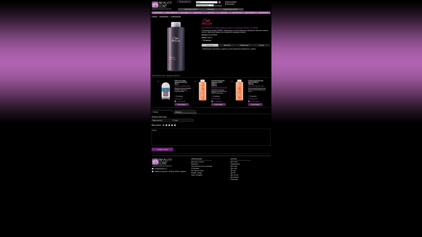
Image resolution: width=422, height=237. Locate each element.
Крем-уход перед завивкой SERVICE (181, 81)
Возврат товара (196, 173)
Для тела (197, 12)
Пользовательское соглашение (201, 166)
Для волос (158, 12)
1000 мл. (214, 85)
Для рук (211, 12)
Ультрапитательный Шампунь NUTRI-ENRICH (217, 82)
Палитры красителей (230, 9)
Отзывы (155, 112)
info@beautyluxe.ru (161, 169)
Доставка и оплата (191, 9)
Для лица (184, 12)
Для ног (224, 12)
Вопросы (178, 112)
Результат (210, 45)
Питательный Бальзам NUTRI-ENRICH (255, 81)
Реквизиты (194, 164)
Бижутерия (263, 12)
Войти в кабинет (231, 2)
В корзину (182, 104)
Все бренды (218, 5)
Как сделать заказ (197, 170)
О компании (195, 168)
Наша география (196, 175)
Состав (261, 45)
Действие (227, 45)
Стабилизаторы (176, 16)
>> (186, 91)
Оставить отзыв (162, 149)
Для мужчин (250, 12)
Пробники (210, 9)
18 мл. (177, 84)
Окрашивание (171, 12)
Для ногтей (237, 12)
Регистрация (230, 4)
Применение (244, 45)
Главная (154, 16)
